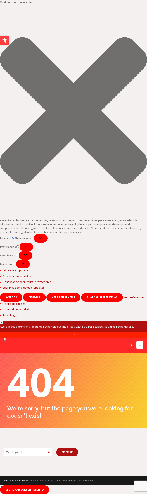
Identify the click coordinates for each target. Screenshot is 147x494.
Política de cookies (14, 303)
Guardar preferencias (102, 297)
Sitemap (67, 452)
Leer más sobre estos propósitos (24, 287)
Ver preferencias (63, 297)
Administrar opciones (16, 270)
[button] (73, 111)
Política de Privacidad (16, 309)
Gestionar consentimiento (24, 489)
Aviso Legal (10, 315)
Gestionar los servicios (17, 276)
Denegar (34, 297)
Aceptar (11, 297)
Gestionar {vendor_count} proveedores (27, 282)
